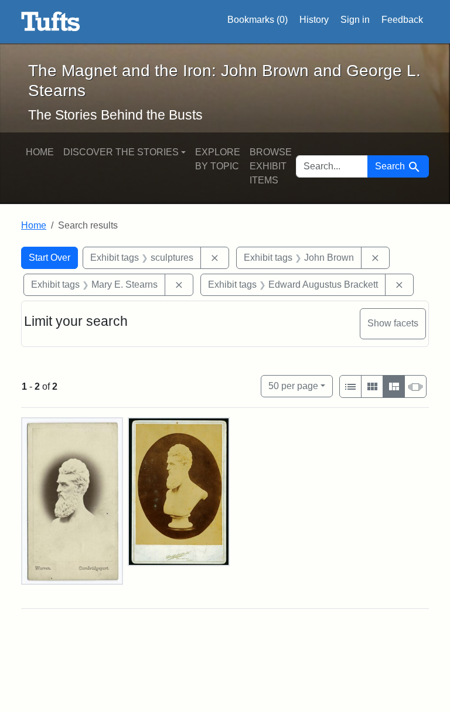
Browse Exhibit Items (271, 166)
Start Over (49, 258)
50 (293, 385)
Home (40, 152)
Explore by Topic (217, 159)
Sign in (355, 20)
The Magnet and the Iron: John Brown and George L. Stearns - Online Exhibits (50, 22)
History (314, 20)
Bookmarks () (257, 20)
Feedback (402, 20)
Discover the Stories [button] (121, 152)
